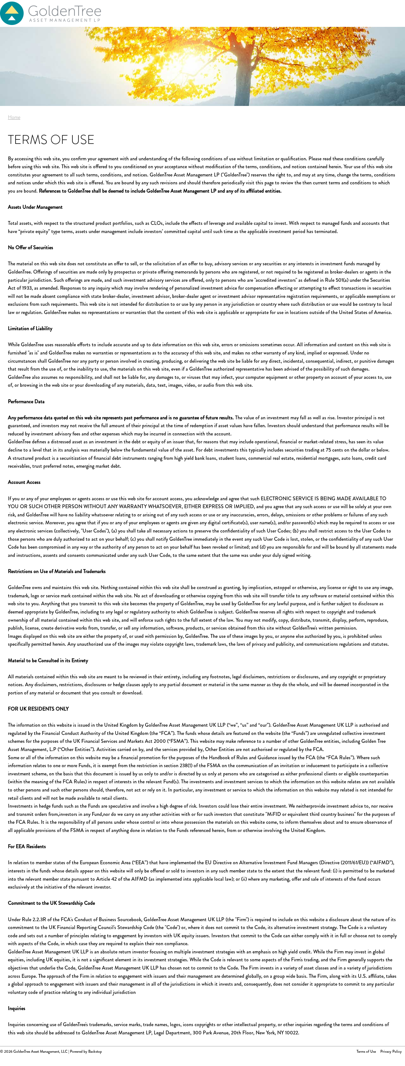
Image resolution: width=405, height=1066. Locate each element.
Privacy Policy (391, 1051)
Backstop (95, 1051)
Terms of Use (366, 1051)
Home (14, 117)
